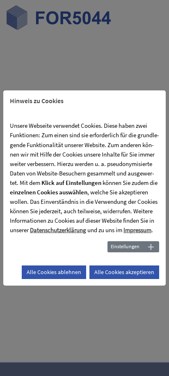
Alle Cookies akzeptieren (124, 272)
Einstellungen (125, 246)
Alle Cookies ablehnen (54, 272)
